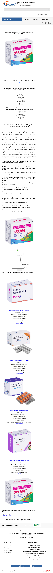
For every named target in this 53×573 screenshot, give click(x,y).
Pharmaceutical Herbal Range (34, 555)
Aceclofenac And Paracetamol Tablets (19, 410)
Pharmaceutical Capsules (34, 547)
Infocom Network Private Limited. (19, 571)
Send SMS (26, 566)
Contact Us (45, 19)
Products (7, 27)
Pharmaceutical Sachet (34, 557)
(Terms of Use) (22, 570)
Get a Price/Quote (19, 323)
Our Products (7, 19)
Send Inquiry (16, 566)
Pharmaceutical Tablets (10, 29)
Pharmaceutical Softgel (34, 549)
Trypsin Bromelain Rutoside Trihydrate (19, 360)
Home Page (26, 19)
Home (7, 26)
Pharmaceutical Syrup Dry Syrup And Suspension (34, 551)
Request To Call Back (6, 515)
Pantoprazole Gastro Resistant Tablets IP (19, 310)
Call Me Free (38, 566)
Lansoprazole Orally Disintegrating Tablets (19, 460)
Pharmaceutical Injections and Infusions (34, 553)
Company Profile (35, 19)
